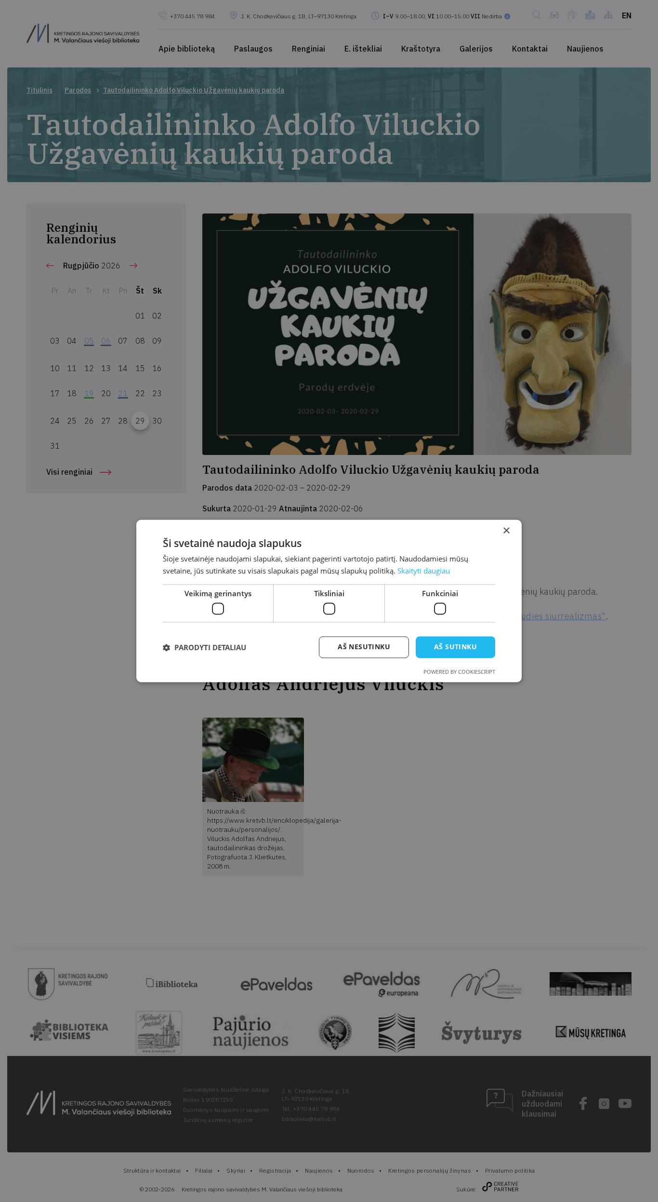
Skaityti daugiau (423, 571)
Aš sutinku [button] (455, 647)
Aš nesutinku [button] (364, 647)
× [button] (506, 530)
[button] (204, 647)
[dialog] (329, 601)
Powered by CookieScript (459, 672)
